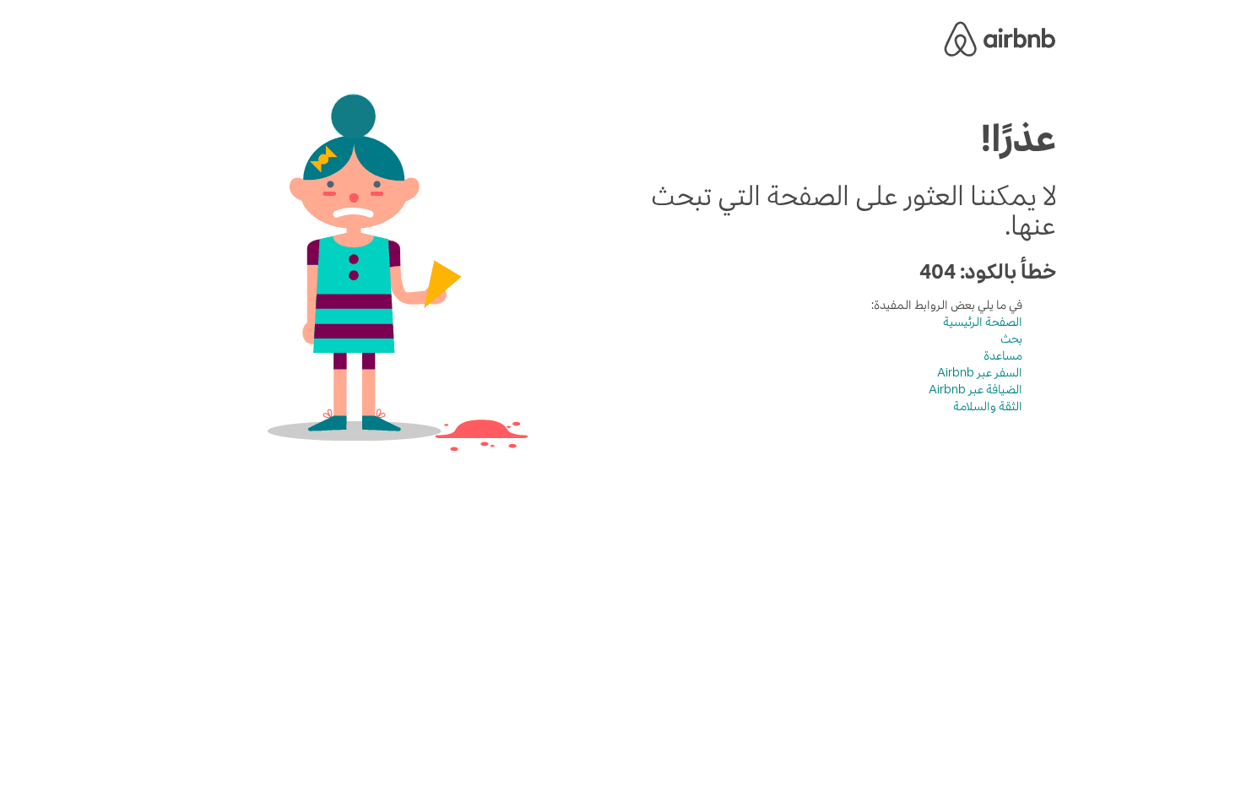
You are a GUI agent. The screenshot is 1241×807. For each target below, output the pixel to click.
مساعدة (1003, 355)
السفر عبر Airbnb (979, 372)
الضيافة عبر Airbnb (975, 389)
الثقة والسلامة (987, 406)
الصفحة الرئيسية (982, 321)
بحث (1011, 338)
